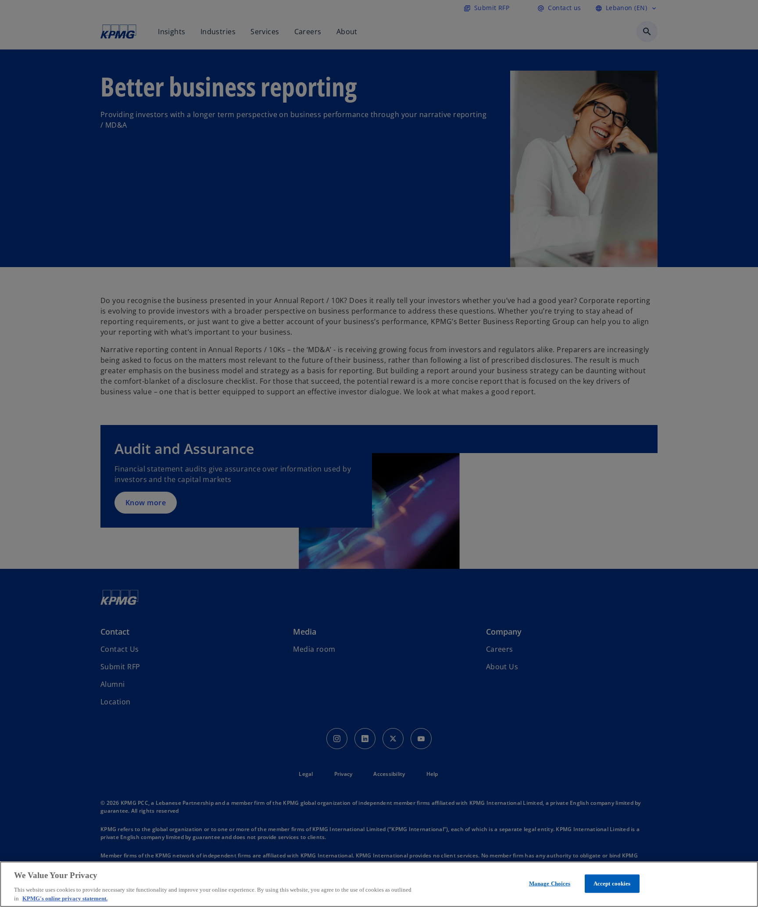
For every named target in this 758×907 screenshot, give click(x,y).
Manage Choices (550, 883)
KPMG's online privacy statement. (64, 898)
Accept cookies (612, 883)
